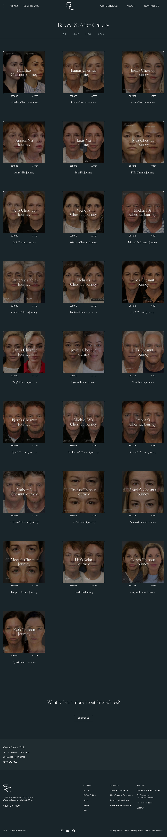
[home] (80, 6)
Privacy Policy (137, 831)
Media (86, 805)
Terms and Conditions (154, 831)
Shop (86, 800)
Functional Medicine (119, 800)
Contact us (151, 6)
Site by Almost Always (119, 831)
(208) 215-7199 (31, 6)
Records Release (144, 803)
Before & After (90, 795)
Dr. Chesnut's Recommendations (145, 796)
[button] (10, 6)
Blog (85, 810)
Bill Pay (140, 808)
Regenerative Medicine (120, 805)
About (86, 790)
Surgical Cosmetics (119, 790)
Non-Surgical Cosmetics (121, 795)
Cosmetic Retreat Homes (148, 790)
